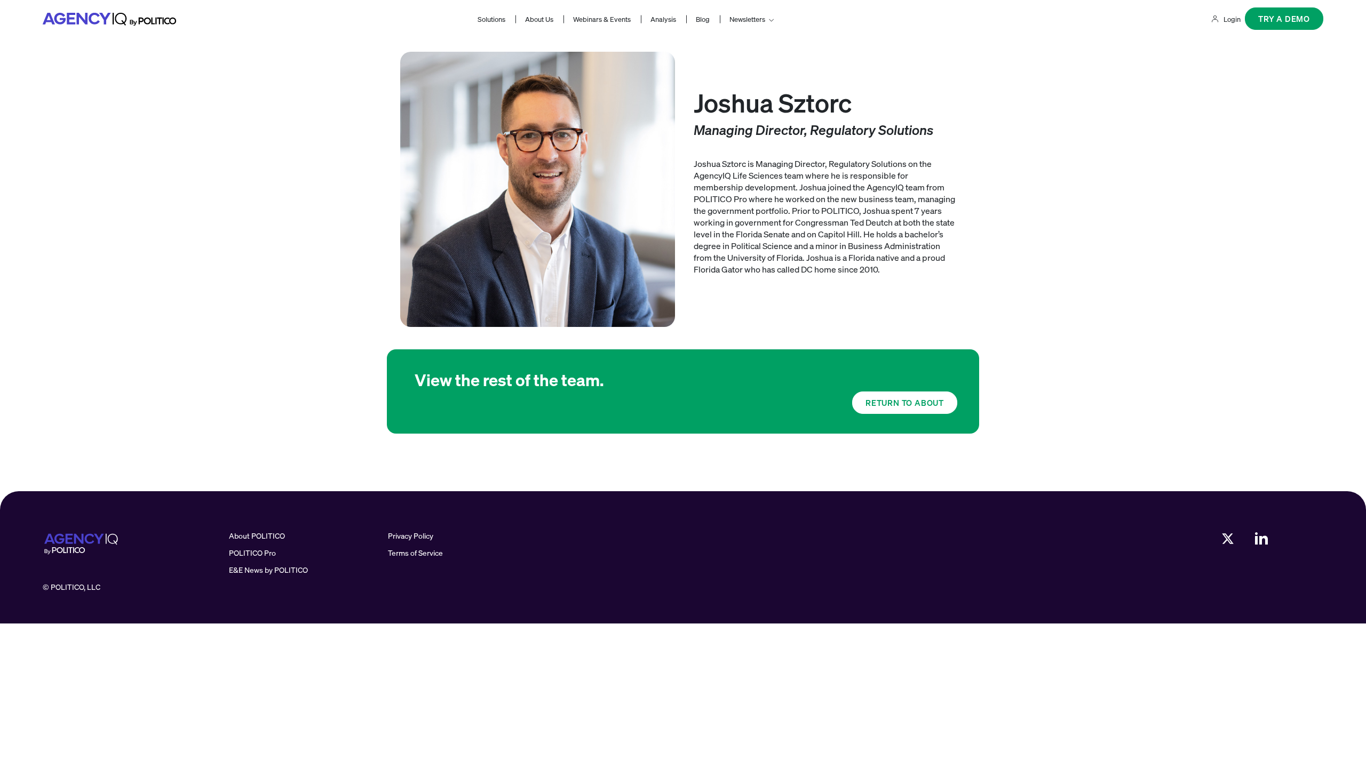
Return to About (904, 402)
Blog (703, 19)
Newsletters (747, 19)
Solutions (491, 19)
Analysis (663, 19)
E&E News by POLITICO (268, 570)
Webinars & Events (602, 19)
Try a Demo (1284, 18)
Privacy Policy (410, 536)
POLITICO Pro (252, 553)
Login (1232, 19)
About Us (539, 19)
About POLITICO (257, 536)
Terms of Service (415, 553)
